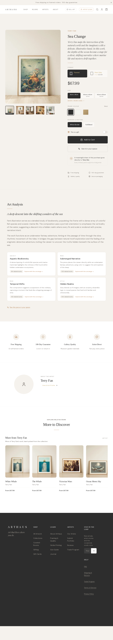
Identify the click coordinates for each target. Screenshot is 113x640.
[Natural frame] (86, 112)
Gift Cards (37, 554)
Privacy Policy (89, 594)
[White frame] (78, 112)
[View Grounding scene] (30, 110)
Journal (53, 554)
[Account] (102, 9)
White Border (75, 125)
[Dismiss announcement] (111, 2)
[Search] (97, 9)
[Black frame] (71, 112)
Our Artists (71, 534)
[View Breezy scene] (50, 110)
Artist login (87, 9)
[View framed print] (19, 110)
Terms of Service (90, 588)
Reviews (70, 545)
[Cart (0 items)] (106, 9)
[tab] (77, 73)
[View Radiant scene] (40, 110)
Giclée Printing (56, 545)
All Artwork (37, 534)
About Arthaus (56, 534)
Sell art (72, 9)
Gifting (36, 549)
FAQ (85, 567)
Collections (37, 538)
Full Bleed (89, 125)
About (55, 9)
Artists (45, 9)
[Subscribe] (94, 550)
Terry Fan (72, 31)
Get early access (33, 630)
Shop (25, 9)
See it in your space (89, 149)
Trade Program (73, 549)
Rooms (35, 9)
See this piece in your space (20, 307)
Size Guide (54, 549)
